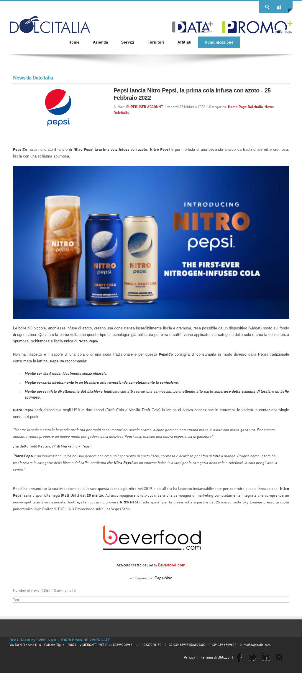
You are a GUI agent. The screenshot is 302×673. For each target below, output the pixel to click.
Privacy (189, 657)
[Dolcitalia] (49, 22)
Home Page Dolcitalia (245, 107)
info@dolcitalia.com (257, 645)
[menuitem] (100, 42)
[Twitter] (252, 657)
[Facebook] (239, 657)
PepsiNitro (163, 578)
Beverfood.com (172, 565)
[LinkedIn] (266, 657)
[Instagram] (279, 657)
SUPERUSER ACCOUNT (144, 107)
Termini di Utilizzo (215, 657)
